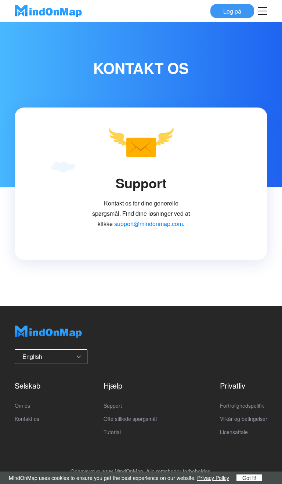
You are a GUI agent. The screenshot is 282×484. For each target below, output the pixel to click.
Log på (232, 11)
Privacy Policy (213, 477)
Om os (22, 405)
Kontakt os (27, 418)
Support (113, 405)
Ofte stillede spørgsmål (130, 418)
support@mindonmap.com (148, 223)
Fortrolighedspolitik (242, 405)
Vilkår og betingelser (243, 418)
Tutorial (112, 432)
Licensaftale (234, 432)
